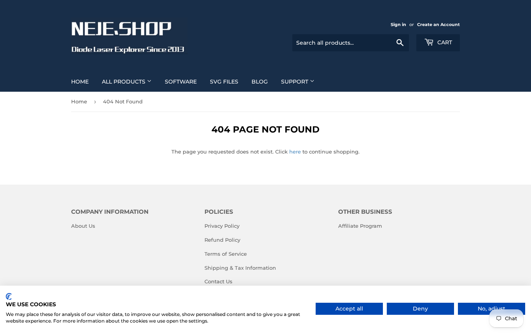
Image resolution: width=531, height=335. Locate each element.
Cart (444, 42)
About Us (83, 226)
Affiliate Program (360, 226)
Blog (260, 81)
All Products (124, 81)
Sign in (398, 24)
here (295, 151)
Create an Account (438, 24)
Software (181, 81)
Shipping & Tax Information (240, 268)
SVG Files (224, 81)
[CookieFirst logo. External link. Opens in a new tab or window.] (9, 296)
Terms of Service (225, 254)
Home (80, 81)
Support (295, 81)
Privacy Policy (221, 226)
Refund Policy (222, 240)
